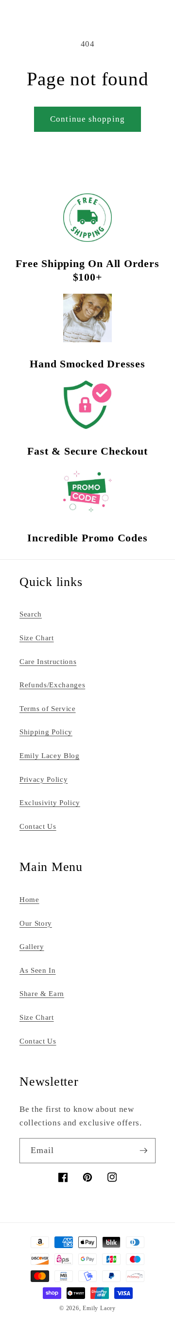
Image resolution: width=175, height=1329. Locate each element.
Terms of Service (47, 708)
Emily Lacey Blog (49, 755)
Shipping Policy (45, 732)
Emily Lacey (99, 1308)
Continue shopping (87, 119)
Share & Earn (41, 993)
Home (29, 899)
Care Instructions (47, 661)
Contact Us (37, 826)
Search (30, 614)
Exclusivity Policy (49, 802)
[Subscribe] (143, 1150)
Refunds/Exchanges (52, 684)
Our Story (35, 923)
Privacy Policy (43, 779)
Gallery (31, 946)
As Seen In (37, 970)
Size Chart (36, 637)
